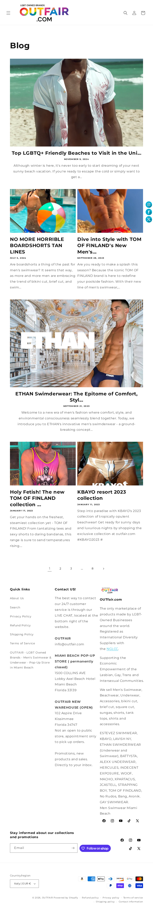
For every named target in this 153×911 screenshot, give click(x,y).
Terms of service (133, 897)
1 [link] (49, 568)
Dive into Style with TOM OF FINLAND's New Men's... (109, 245)
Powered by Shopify (66, 897)
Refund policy (90, 897)
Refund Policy (20, 625)
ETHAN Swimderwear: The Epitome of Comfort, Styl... (76, 397)
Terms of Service (22, 643)
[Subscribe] (73, 848)
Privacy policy (111, 897)
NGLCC (112, 649)
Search (15, 607)
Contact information (131, 901)
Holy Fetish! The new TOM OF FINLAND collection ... (37, 498)
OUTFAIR (47, 897)
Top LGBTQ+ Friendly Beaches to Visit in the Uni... (76, 153)
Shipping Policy (22, 634)
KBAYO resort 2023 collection (101, 495)
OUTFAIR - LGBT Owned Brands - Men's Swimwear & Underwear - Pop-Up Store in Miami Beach (30, 660)
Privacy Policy (20, 616)
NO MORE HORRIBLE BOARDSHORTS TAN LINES (37, 245)
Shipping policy (105, 901)
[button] (8, 13)
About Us (17, 598)
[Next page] (103, 568)
